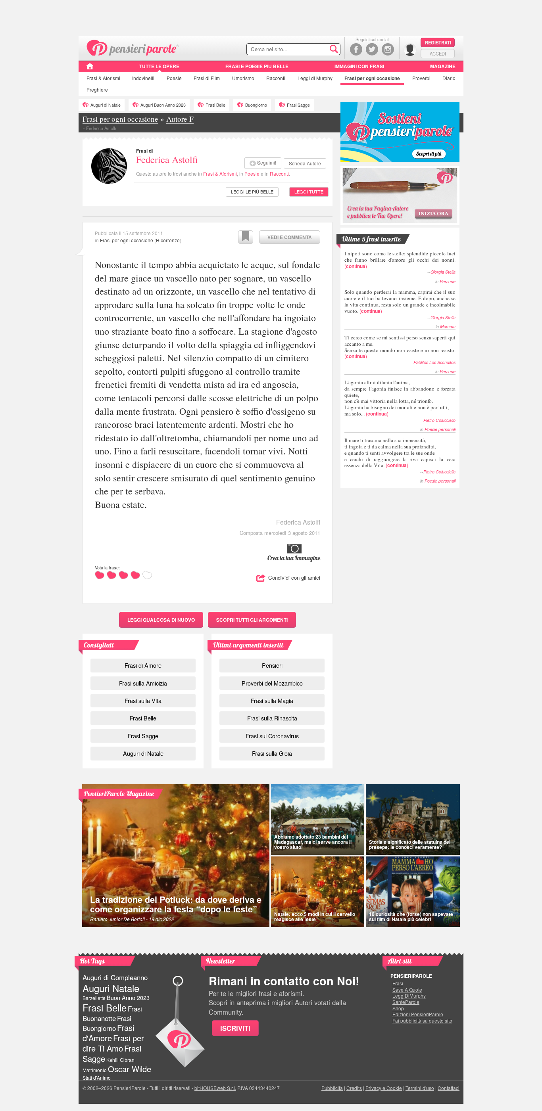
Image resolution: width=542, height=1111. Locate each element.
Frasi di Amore (143, 665)
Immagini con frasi (359, 66)
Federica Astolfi (167, 159)
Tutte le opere (159, 66)
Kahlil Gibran (120, 1059)
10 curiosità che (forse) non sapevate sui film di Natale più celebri (411, 916)
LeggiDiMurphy (409, 995)
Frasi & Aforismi (220, 173)
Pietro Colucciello (439, 420)
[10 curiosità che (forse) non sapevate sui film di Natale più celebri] (413, 891)
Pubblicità (332, 1087)
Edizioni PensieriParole (417, 1014)
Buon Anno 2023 (128, 998)
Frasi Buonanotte (112, 1013)
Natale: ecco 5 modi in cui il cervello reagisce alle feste (314, 916)
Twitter (372, 49)
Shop (398, 1008)
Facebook (356, 49)
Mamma (448, 326)
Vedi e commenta (289, 237)
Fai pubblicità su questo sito (422, 1020)
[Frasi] (90, 69)
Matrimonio (95, 1070)
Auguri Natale (111, 988)
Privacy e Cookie (383, 1087)
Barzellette (94, 997)
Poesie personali (440, 429)
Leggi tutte (308, 191)
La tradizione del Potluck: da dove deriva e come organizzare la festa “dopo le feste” (175, 904)
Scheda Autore (305, 163)
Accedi (438, 53)
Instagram (388, 49)
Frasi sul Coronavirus (272, 736)
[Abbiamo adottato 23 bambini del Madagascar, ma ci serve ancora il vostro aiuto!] (317, 819)
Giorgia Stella (443, 272)
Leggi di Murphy (315, 78)
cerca (317, 49)
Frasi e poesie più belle (256, 66)
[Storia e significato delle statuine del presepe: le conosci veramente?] (413, 819)
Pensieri (272, 665)
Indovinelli (143, 78)
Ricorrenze (168, 240)
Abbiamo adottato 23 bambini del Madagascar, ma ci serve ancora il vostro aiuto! (313, 841)
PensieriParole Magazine (119, 793)
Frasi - (133, 47)
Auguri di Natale (105, 105)
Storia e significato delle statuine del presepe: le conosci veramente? (409, 844)
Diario (449, 78)
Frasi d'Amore (108, 1033)
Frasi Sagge (298, 105)
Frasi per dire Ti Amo (113, 1043)
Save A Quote (407, 989)
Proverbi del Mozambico (272, 683)
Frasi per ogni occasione (126, 240)
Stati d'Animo (97, 1077)
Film (207, 78)
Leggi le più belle (252, 191)
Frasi (103, 78)
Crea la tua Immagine (293, 558)
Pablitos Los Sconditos (434, 362)
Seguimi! (266, 162)
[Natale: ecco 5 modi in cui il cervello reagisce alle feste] (317, 891)
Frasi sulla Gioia (272, 753)
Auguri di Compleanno (115, 977)
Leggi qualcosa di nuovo (161, 619)
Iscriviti (235, 1028)
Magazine (443, 66)
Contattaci (448, 1087)
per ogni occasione (372, 78)
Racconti (275, 78)
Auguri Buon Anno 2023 (163, 105)
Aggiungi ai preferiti (245, 237)
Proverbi (421, 78)
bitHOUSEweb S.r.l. (215, 1087)
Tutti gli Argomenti (252, 619)
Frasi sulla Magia (272, 700)
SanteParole (405, 1002)
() (400, 259)
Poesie (174, 78)
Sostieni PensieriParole (399, 132)
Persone (448, 281)
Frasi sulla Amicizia (143, 683)
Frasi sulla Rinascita (272, 718)
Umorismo (243, 78)
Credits (354, 1087)
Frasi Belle (215, 105)
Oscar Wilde (129, 1069)
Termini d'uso (420, 1087)
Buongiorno (256, 105)
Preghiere (97, 89)
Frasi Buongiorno (107, 1023)
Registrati (438, 42)
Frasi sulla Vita (143, 700)
